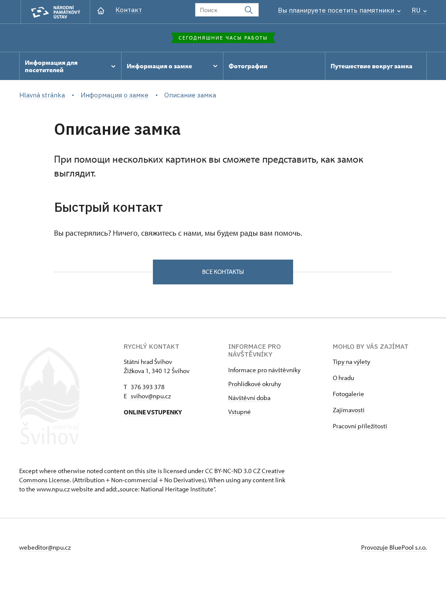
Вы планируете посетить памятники (337, 10)
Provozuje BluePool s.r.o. (394, 547)
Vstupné (239, 411)
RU (417, 10)
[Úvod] (101, 10)
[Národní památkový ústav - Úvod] (55, 12)
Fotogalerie (348, 394)
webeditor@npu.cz (45, 547)
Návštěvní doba (249, 398)
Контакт (128, 10)
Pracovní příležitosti (360, 426)
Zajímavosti (349, 410)
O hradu (343, 378)
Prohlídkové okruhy (254, 384)
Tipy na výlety (351, 361)
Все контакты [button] (223, 271)
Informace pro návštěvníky (264, 370)
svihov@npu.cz (151, 396)
